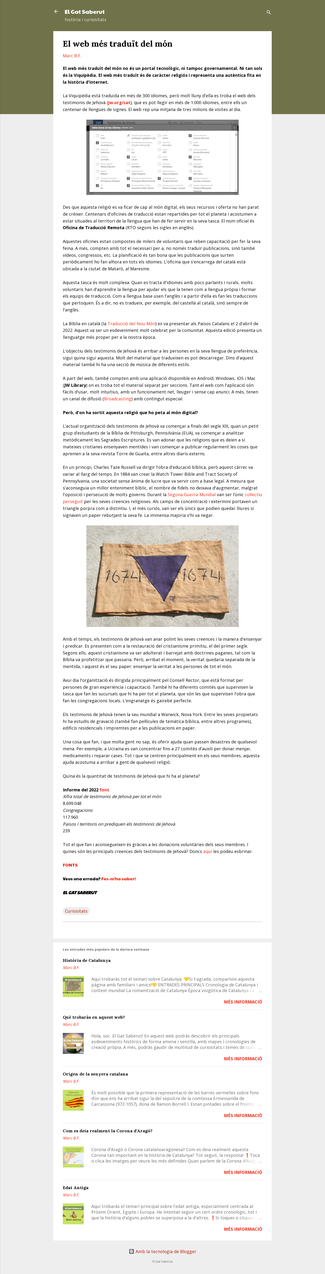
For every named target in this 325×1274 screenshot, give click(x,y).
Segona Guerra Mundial (192, 494)
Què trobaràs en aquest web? (94, 1017)
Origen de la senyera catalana (95, 1074)
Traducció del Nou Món (131, 323)
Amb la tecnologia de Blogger (165, 1251)
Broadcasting (117, 399)
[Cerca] (269, 13)
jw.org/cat (119, 102)
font (104, 790)
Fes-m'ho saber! (118, 879)
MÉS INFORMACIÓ (243, 1002)
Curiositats (76, 911)
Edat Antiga (76, 1187)
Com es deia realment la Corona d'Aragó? (108, 1131)
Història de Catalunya (87, 960)
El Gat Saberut (85, 11)
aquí (207, 851)
